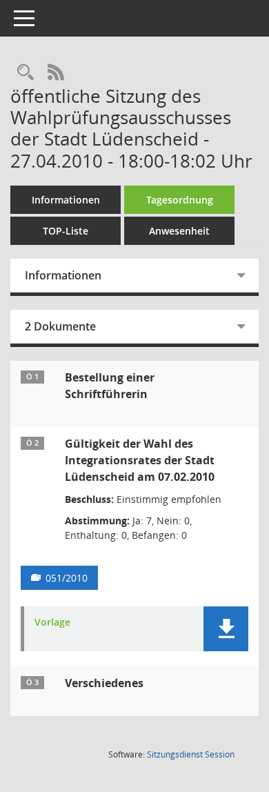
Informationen (66, 199)
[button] (225, 628)
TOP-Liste (65, 230)
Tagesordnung (179, 199)
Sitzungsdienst (191, 754)
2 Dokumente (60, 326)
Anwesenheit (179, 230)
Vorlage (52, 622)
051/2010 (67, 577)
